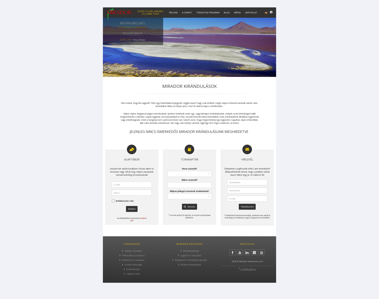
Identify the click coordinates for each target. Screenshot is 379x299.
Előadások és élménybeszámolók (191, 260)
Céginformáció (133, 273)
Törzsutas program (207, 12)
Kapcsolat (251, 12)
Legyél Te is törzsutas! (191, 255)
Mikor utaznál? (189, 179)
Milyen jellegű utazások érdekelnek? (189, 191)
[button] (189, 174)
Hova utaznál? (189, 168)
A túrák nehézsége (133, 264)
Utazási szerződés (133, 250)
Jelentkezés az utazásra (133, 260)
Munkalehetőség (191, 250)
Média (237, 12)
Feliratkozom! (247, 206)
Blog (227, 12)
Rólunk (173, 12)
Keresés (191, 206)
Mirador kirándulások (191, 264)
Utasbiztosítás (133, 269)
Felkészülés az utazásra (133, 255)
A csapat (187, 12)
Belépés (132, 208)
